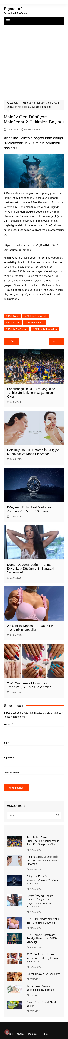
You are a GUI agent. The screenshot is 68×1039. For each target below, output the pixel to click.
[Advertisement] (34, 61)
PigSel (44, 1034)
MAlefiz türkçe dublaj (46, 329)
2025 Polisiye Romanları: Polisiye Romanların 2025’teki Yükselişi (43, 939)
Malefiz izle (13, 322)
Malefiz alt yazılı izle (37, 316)
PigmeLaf (13, 8)
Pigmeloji (32, 1034)
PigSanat (26, 102)
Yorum (8, 724)
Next (54, 341)
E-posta (9, 757)
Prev (13, 341)
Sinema (38, 102)
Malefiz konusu (35, 322)
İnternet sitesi (11, 772)
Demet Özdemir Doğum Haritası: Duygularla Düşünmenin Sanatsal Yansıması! (30, 568)
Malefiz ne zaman (17, 329)
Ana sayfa (12, 102)
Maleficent (13, 316)
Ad (6, 743)
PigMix (27, 129)
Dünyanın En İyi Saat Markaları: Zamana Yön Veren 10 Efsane (43, 880)
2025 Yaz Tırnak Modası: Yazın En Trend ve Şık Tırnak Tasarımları (43, 958)
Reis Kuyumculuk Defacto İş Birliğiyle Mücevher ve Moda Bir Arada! (42, 860)
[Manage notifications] (6, 1032)
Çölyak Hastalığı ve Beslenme (43, 974)
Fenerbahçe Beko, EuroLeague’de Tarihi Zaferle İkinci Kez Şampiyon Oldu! (31, 392)
